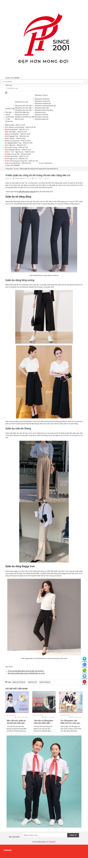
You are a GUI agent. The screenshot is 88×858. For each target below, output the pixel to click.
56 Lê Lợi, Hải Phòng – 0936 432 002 (18, 163)
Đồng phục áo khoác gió (43, 103)
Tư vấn (7, 119)
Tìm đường (84, 661)
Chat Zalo (84, 667)
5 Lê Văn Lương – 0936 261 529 (17, 147)
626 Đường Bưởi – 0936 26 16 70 (17, 129)
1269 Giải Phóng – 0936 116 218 (17, 156)
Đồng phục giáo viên (41, 119)
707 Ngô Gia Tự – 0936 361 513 (17, 159)
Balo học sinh (19, 119)
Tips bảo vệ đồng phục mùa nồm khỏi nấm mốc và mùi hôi (43, 723)
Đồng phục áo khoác (22, 115)
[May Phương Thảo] (44, 38)
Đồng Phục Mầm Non (22, 112)
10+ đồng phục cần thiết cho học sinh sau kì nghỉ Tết (70, 723)
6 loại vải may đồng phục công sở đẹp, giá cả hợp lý (26, 671)
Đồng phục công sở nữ (42, 101)
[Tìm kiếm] (85, 81)
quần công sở (45, 682)
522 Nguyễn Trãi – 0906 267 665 (17, 136)
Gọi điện (84, 673)
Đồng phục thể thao (41, 115)
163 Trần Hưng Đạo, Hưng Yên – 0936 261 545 (22, 161)
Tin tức (40, 163)
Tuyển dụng (9, 117)
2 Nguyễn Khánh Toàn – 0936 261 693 (19, 143)
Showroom (9, 121)
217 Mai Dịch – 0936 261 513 (16, 145)
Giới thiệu (8, 112)
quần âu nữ (32, 682)
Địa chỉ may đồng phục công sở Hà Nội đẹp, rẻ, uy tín (26, 673)
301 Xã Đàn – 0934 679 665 (15, 138)
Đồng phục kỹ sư (40, 112)
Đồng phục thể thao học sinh (24, 117)
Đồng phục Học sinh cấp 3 (23, 106)
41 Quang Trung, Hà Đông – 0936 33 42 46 (21, 127)
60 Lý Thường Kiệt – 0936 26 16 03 (18, 134)
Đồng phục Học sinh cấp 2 (23, 108)
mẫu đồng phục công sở (27, 192)
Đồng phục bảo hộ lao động (44, 110)
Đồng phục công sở (41, 95)
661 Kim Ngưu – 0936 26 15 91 (16, 132)
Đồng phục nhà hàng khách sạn (45, 106)
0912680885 (15, 165)
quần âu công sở (18, 682)
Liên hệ (7, 115)
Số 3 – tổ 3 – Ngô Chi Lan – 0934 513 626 (20, 152)
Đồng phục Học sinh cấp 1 (23, 110)
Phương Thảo (10, 109)
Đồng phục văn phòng (42, 99)
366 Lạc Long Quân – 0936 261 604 (18, 141)
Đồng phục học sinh (21, 102)
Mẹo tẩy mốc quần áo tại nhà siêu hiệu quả (16, 721)
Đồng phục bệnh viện (42, 108)
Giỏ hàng (84, 684)
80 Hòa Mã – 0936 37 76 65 (15, 125)
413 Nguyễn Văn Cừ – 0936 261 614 (18, 150)
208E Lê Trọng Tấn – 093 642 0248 (18, 154)
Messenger (84, 678)
